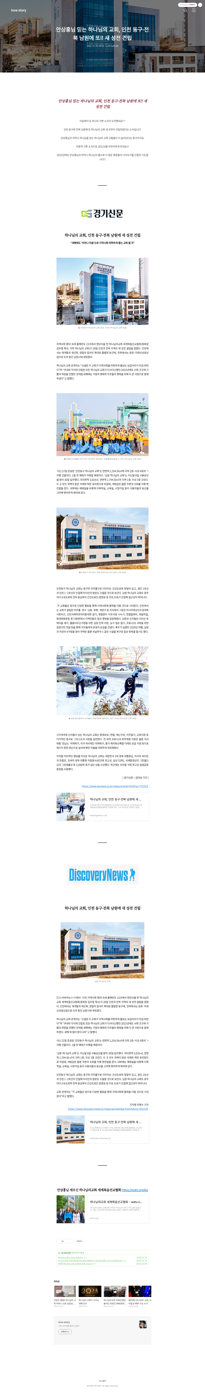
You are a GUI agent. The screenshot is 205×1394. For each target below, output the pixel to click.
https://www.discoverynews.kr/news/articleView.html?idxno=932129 (108, 1109)
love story (18, 10)
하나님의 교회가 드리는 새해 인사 (70, 1257)
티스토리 (102, 1381)
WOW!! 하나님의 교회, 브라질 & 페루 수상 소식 (75, 1264)
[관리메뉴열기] (200, 5)
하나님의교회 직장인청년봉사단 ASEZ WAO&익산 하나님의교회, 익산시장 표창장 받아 (90, 1260)
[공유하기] (66, 1241)
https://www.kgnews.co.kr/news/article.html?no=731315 (115, 786)
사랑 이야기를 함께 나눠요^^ (69, 1326)
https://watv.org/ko (135, 1190)
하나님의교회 (66, 1253)
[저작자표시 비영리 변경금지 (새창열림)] (88, 1241)
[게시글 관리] (70, 1241)
